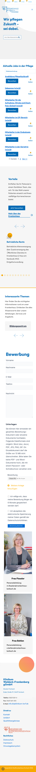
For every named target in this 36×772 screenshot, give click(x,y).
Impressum (7, 743)
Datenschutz (8, 740)
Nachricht (10, 393)
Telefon (9, 384)
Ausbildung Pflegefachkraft (17, 76)
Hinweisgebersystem (11, 746)
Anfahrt (6, 718)
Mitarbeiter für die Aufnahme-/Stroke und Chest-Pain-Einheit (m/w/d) (18, 103)
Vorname (10, 360)
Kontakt (6, 714)
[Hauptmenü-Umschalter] (32, 9)
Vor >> (24, 159)
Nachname (10, 367)
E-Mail (8, 377)
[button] (7, 253)
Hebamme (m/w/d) (13, 88)
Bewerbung (12, 475)
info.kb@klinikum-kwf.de (18, 703)
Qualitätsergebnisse (11, 721)
